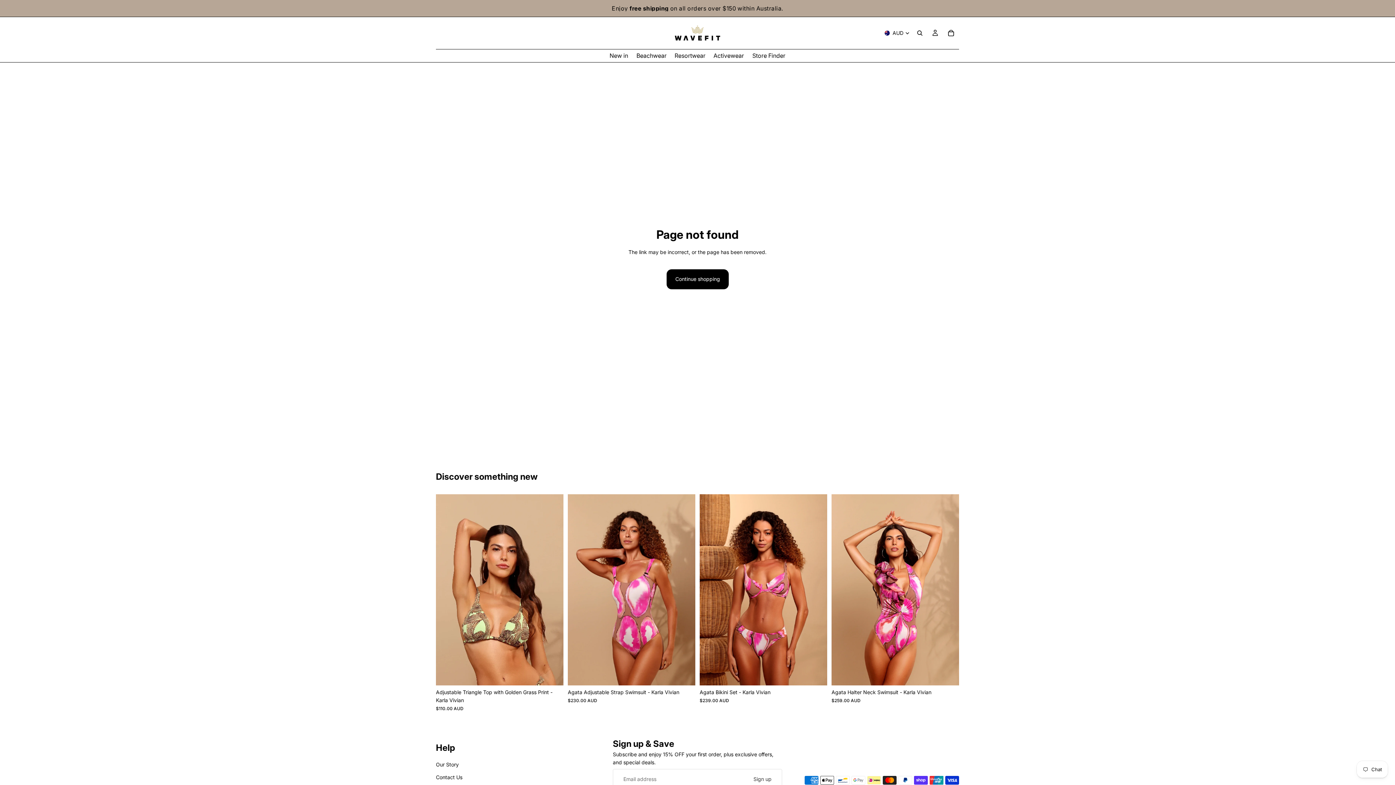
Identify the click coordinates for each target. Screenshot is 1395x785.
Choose (558, 674)
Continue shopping (697, 279)
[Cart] (951, 33)
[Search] (920, 33)
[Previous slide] (447, 590)
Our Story (447, 765)
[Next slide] (552, 590)
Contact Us (449, 777)
